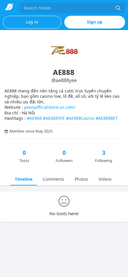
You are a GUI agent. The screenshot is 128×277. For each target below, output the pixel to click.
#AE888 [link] (34, 118)
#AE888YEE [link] (54, 118)
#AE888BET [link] (107, 118)
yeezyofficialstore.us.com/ (49, 107)
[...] (118, 8)
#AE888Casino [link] (80, 118)
